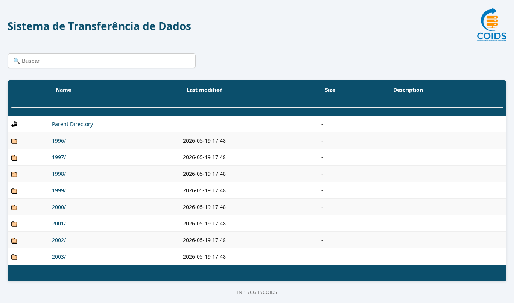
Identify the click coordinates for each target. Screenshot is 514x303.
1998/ (59, 173)
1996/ (59, 140)
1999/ (59, 190)
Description (408, 89)
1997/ (59, 157)
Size (330, 89)
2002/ (59, 240)
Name (63, 89)
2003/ (59, 256)
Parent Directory (72, 124)
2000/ (59, 206)
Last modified (205, 89)
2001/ (59, 223)
